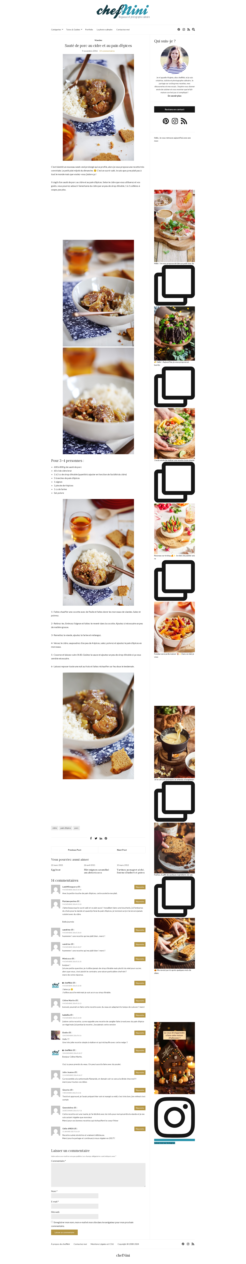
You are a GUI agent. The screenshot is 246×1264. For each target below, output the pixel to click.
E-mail (55, 1201)
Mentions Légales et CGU (102, 1244)
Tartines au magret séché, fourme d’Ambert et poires (130, 871)
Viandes (98, 40)
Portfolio (89, 29)
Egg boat (56, 869)
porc (76, 828)
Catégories (56, 29)
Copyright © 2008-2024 (128, 1244)
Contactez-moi (123, 29)
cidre (55, 828)
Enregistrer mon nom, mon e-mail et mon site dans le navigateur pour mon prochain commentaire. (92, 1224)
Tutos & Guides (73, 29)
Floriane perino (69, 901)
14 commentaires (107, 51)
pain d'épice (66, 828)
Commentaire (58, 1160)
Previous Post (74, 850)
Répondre (140, 887)
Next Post (122, 850)
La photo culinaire (104, 29)
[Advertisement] (98, 216)
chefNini (68, 983)
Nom (54, 1191)
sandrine (66, 930)
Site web (55, 1212)
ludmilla (65, 1015)
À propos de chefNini (60, 1244)
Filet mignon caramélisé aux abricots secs (96, 871)
